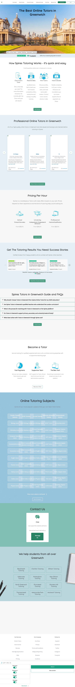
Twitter (57, 648)
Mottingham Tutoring (37, 577)
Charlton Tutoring (37, 569)
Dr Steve (15, 154)
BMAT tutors (48, 423)
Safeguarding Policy (37, 651)
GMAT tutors (48, 430)
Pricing (18, 659)
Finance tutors (15, 465)
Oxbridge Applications (18, 651)
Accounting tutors (60, 423)
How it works (17, 644)
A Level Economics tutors (37, 444)
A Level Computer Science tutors (37, 437)
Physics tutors (15, 485)
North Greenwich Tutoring (21, 585)
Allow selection (52, 670)
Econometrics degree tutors (60, 437)
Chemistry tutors (15, 430)
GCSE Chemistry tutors (26, 437)
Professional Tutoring (39, 2)
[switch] (15, 672)
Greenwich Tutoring (32, 52)
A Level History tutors (37, 465)
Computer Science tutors (15, 437)
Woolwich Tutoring (54, 592)
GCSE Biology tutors (26, 423)
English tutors (15, 458)
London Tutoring (22, 52)
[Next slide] (70, 152)
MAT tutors (49, 451)
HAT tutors (49, 437)
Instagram (57, 651)
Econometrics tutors (15, 444)
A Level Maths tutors (37, 472)
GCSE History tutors (26, 472)
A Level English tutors (37, 451)
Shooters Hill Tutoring (54, 585)
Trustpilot (57, 655)
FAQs (17, 655)
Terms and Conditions (37, 648)
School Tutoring (21, 2)
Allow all (52, 666)
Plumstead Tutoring (37, 585)
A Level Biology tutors (37, 423)
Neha (37, 154)
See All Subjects (37, 499)
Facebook (57, 644)
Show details (24, 685)
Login (71, 2)
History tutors (15, 472)
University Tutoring (30, 2)
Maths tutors (15, 479)
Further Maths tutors (37, 458)
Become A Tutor (53, 2)
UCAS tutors (48, 485)
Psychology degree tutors (60, 478)
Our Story (37, 641)
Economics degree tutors (60, 444)
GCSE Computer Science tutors (26, 444)
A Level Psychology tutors (37, 485)
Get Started (37, 109)
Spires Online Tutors (11, 52)
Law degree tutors (60, 465)
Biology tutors (15, 423)
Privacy (37, 644)
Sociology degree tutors (60, 485)
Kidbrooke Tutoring (21, 577)
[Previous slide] (4, 152)
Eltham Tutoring (53, 569)
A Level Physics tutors (37, 479)
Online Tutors (17, 641)
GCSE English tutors (26, 458)
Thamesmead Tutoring (21, 593)
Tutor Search (15, 2)
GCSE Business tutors (26, 430)
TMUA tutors (48, 472)
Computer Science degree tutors (60, 430)
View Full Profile (11, 164)
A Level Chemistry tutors (37, 430)
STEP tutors (48, 465)
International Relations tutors (60, 458)
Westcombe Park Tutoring (37, 593)
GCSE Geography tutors (26, 465)
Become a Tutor (37, 387)
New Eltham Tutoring (54, 577)
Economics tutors (15, 451)
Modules (37, 655)
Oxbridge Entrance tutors (49, 458)
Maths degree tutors (60, 472)
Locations (37, 659)
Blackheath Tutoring (21, 569)
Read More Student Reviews (37, 281)
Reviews (18, 648)
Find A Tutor (62, 2)
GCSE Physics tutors (26, 485)
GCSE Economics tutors (26, 451)
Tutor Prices (47, 2)
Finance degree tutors (60, 451)
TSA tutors (49, 479)
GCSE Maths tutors (26, 479)
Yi (59, 154)
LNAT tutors (48, 444)
